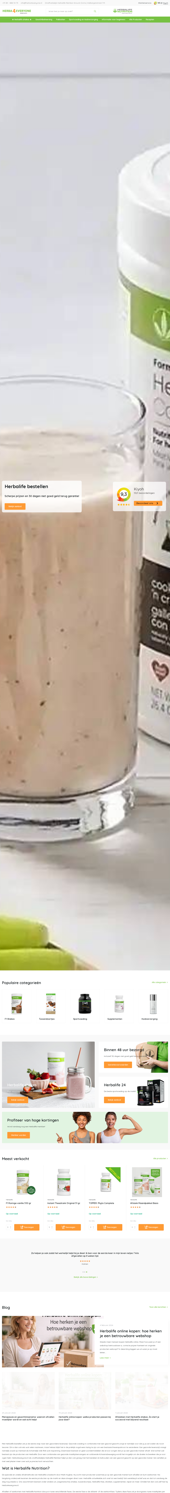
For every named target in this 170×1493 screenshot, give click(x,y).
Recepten (150, 19)
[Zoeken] (95, 11)
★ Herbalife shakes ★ (21, 19)
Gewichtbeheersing (43, 19)
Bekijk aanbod (15, 506)
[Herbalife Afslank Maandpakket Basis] (147, 1182)
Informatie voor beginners (113, 19)
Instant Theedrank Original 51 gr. (63, 1203)
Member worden (18, 1135)
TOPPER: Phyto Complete (101, 1203)
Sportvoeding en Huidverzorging (83, 19)
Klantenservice (144, 3)
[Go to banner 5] (85, 1127)
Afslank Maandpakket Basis (144, 1203)
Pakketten (60, 19)
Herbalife (9, 1200)
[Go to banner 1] (48, 1075)
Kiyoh (165, 3)
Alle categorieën (159, 982)
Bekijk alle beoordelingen (85, 1277)
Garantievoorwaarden (118, 1065)
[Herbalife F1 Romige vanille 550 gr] (22, 1182)
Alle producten (159, 1158)
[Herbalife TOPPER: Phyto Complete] (105, 1182)
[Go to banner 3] (133, 1092)
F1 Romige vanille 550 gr (18, 1203)
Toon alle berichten (157, 1307)
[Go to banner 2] (133, 1057)
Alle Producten (135, 19)
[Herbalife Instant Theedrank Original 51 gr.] (64, 1182)
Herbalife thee (98, 1482)
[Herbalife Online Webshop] (17, 11)
